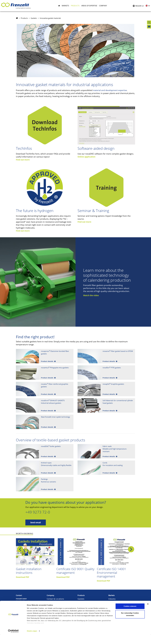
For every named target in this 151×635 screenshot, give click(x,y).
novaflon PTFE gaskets (112, 367)
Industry (111, 599)
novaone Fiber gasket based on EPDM (118, 351)
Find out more (23, 159)
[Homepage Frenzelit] (17, 18)
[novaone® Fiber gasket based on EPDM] (89, 356)
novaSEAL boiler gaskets (51, 446)
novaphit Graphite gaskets (113, 384)
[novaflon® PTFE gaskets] (89, 372)
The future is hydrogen (34, 210)
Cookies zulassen (130, 606)
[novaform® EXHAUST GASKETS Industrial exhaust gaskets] (27, 405)
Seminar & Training (93, 210)
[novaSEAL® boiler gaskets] (27, 451)
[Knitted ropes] (27, 467)
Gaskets (34, 18)
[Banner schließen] (148, 604)
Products (24, 18)
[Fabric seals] (89, 451)
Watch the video (91, 295)
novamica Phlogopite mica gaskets (55, 367)
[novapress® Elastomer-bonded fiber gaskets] (27, 356)
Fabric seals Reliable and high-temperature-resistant (115, 449)
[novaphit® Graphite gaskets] (89, 389)
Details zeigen (32, 631)
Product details (47, 361)
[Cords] (89, 467)
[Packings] (27, 484)
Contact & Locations (55, 599)
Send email (35, 522)
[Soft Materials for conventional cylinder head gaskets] (89, 405)
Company (50, 595)
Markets (111, 595)
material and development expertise (110, 90)
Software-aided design (96, 148)
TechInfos (24, 148)
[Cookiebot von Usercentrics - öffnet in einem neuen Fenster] (13, 631)
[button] (64, 5)
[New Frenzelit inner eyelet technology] (27, 422)
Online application (86, 156)
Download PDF (22, 577)
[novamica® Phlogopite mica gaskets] (27, 372)
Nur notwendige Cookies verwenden (130, 614)
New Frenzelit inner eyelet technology (55, 417)
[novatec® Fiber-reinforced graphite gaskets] (27, 389)
